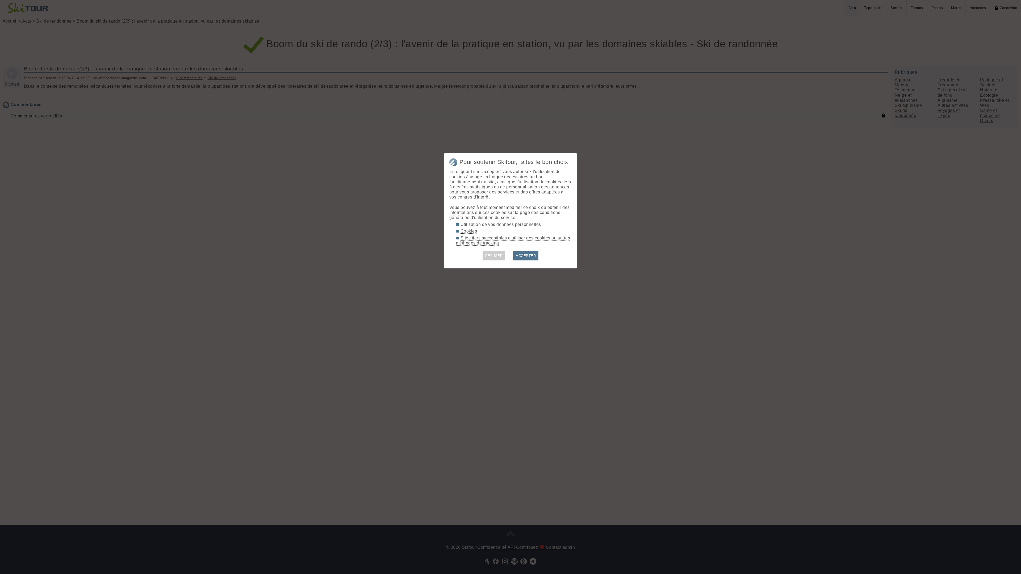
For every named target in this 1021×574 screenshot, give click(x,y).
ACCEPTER (526, 256)
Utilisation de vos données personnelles (501, 224)
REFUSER (494, 256)
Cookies (469, 231)
